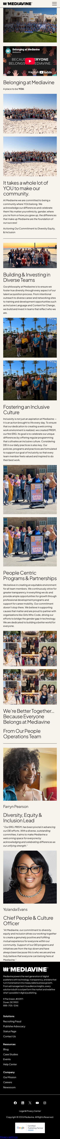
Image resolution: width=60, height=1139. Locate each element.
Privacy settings (8, 1137)
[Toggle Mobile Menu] (54, 3)
